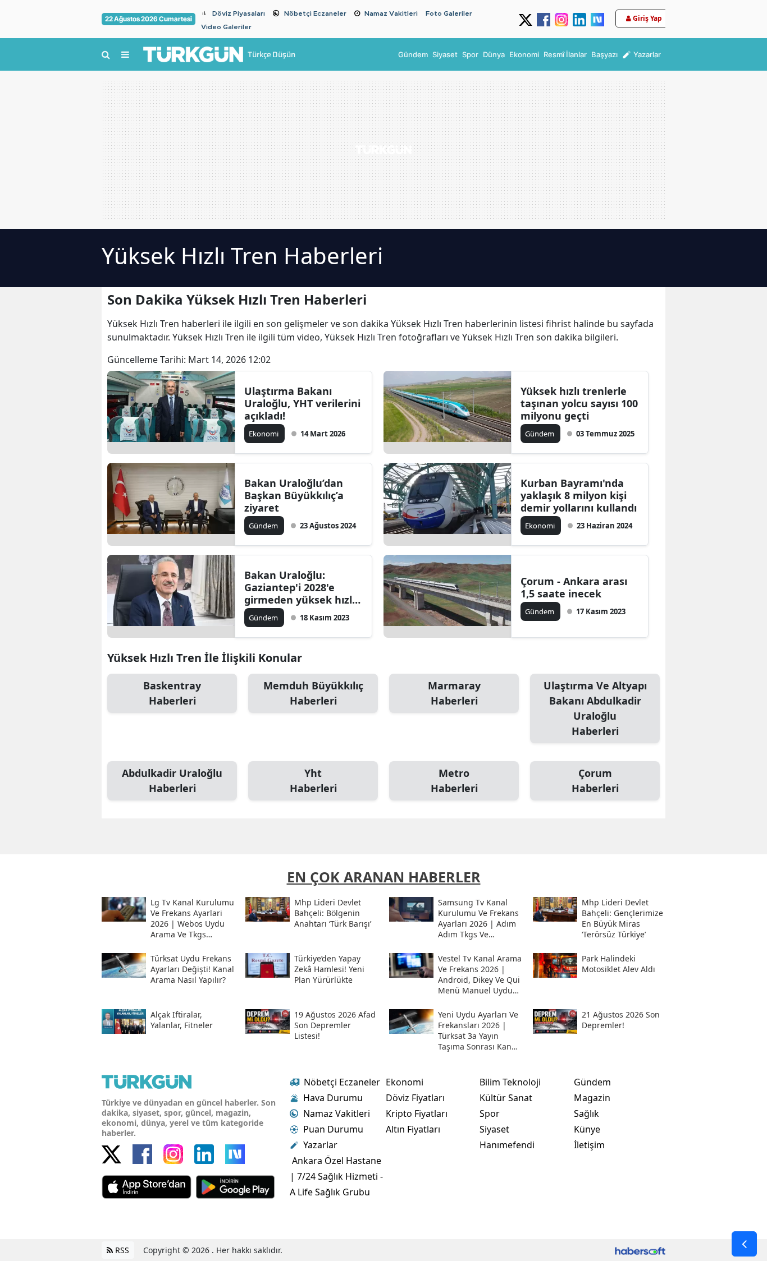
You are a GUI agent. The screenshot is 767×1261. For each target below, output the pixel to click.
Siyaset (494, 1129)
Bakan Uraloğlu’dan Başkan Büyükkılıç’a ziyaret (294, 495)
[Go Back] (744, 1244)
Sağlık (586, 1113)
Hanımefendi (507, 1145)
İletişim (589, 1145)
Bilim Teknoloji (510, 1082)
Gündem (592, 1082)
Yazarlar (320, 1145)
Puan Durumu (333, 1129)
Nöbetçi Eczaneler (315, 13)
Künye (587, 1129)
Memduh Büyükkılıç (313, 693)
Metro (454, 780)
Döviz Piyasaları (238, 13)
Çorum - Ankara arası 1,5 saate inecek (574, 587)
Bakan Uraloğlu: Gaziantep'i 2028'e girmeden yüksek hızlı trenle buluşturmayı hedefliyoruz (299, 587)
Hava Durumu (333, 1098)
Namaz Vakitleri (391, 13)
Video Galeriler (226, 27)
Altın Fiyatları (413, 1129)
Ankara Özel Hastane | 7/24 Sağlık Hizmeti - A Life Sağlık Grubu (336, 1176)
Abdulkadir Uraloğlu (172, 780)
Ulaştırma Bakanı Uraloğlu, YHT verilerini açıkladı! (302, 403)
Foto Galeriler (449, 13)
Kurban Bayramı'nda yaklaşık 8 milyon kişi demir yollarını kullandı (579, 495)
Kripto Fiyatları (417, 1113)
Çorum (595, 780)
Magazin (592, 1098)
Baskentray (172, 693)
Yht (313, 780)
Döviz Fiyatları (415, 1098)
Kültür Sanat (506, 1098)
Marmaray (454, 693)
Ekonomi (404, 1082)
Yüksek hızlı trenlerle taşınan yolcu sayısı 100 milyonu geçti (579, 403)
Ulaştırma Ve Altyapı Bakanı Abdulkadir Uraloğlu (595, 708)
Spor (490, 1113)
